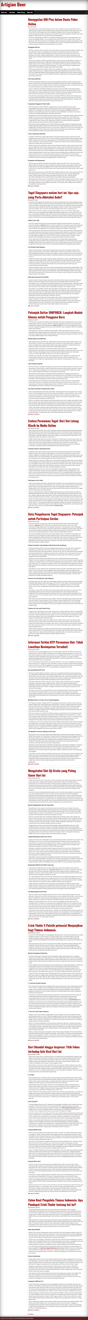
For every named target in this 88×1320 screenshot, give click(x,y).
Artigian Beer (13, 4)
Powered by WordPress (20, 1318)
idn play (68, 110)
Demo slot (4, 12)
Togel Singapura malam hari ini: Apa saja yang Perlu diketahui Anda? (53, 194)
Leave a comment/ (34, 186)
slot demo (12, 12)
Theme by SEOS (29, 1318)
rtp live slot (32, 762)
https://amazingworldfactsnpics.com (50, 1248)
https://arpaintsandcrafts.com (69, 1107)
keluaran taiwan (59, 505)
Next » (32, 1314)
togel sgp (42, 225)
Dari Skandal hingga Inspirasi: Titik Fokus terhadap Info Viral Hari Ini (54, 1049)
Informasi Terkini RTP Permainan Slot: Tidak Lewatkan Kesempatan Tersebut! (55, 644)
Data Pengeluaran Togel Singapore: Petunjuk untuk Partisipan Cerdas (55, 516)
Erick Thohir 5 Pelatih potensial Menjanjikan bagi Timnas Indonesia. (55, 927)
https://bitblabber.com (75, 999)
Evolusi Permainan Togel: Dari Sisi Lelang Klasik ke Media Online (53, 423)
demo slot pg (21, 12)
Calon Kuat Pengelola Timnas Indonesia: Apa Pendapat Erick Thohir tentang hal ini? (55, 1202)
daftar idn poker (57, 325)
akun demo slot (53, 869)
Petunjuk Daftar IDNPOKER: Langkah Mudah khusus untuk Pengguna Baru (55, 314)
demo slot (30, 12)
